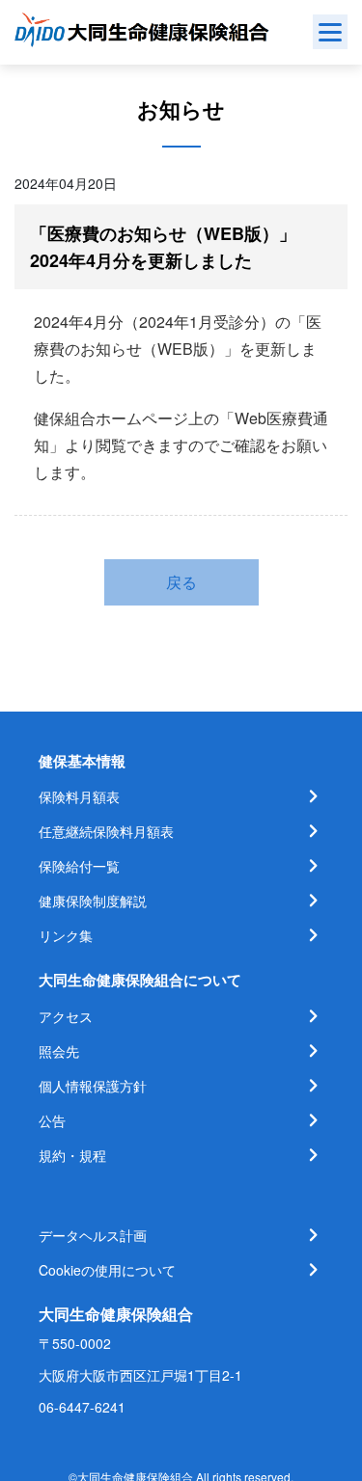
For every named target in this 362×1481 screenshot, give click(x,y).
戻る (181, 582)
